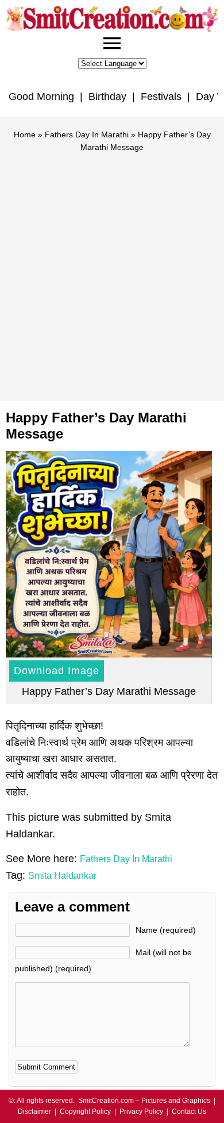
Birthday (107, 96)
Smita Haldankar (62, 875)
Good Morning (41, 96)
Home (25, 134)
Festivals (161, 96)
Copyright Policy (85, 1111)
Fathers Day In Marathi (87, 134)
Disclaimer (34, 1111)
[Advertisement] (112, 272)
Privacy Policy (141, 1111)
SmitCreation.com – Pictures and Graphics (144, 1101)
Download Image (56, 670)
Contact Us (189, 1111)
